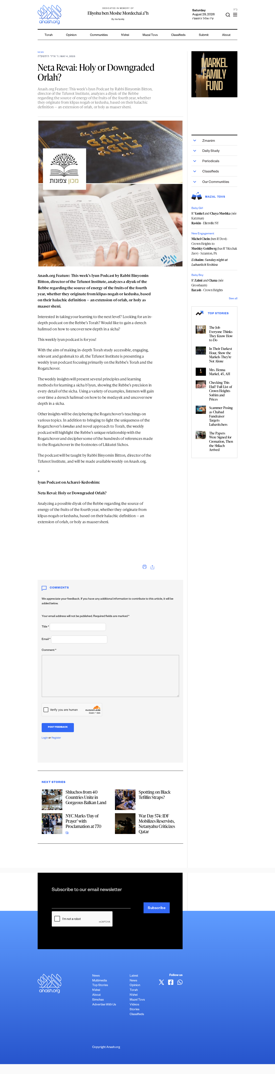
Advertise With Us (104, 1005)
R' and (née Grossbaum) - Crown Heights (207, 285)
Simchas (98, 1000)
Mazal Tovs (150, 35)
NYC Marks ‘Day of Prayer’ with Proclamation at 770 (83, 821)
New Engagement (202, 234)
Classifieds (178, 35)
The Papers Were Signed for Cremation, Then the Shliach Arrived (221, 441)
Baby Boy (197, 275)
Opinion (71, 35)
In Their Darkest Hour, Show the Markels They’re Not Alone (220, 354)
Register (56, 738)
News (41, 52)
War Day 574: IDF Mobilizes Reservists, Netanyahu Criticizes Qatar (157, 824)
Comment (49, 650)
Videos (134, 1005)
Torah (48, 35)
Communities (99, 35)
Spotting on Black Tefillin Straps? (155, 794)
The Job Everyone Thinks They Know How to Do (221, 333)
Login (45, 738)
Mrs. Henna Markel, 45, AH (219, 371)
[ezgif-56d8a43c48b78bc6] (214, 74)
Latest (134, 976)
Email (46, 639)
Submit (204, 35)
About (226, 35)
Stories (134, 1009)
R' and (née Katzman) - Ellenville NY (214, 218)
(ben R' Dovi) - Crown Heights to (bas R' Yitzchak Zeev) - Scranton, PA (214, 246)
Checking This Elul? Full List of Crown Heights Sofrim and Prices (220, 391)
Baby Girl (197, 208)
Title (45, 627)
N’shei (125, 35)
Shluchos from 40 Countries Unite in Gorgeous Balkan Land (86, 797)
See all (233, 299)
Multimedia (99, 981)
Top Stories (100, 985)
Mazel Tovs (137, 1000)
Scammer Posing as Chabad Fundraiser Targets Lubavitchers (221, 416)
